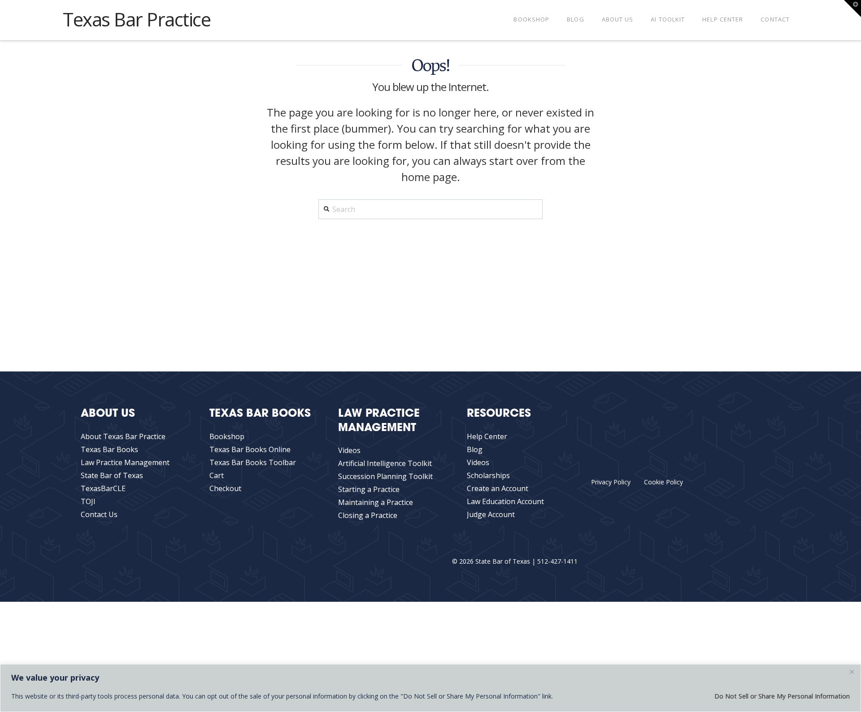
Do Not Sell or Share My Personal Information (782, 696)
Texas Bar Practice (137, 19)
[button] (852, 8)
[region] (430, 688)
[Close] (851, 671)
